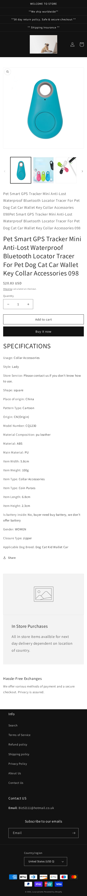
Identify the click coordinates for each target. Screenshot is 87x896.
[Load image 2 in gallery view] (43, 170)
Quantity (8, 296)
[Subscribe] (73, 833)
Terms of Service (19, 735)
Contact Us (15, 783)
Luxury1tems (38, 891)
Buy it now (43, 331)
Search (13, 725)
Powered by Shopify (53, 891)
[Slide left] (4, 171)
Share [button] (12, 558)
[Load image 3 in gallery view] (66, 170)
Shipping (7, 289)
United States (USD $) (41, 861)
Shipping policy (18, 754)
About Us (14, 773)
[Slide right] (82, 171)
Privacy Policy (17, 764)
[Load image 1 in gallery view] (20, 170)
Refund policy (17, 744)
